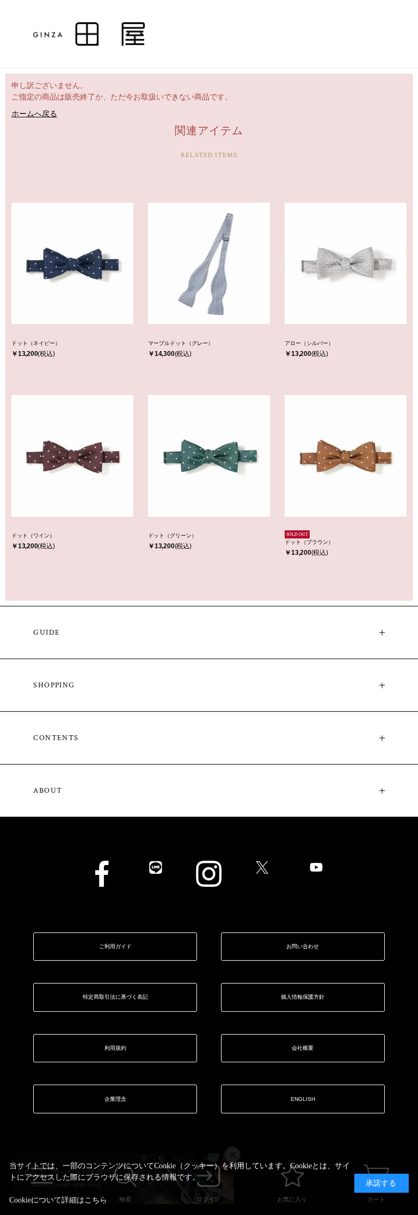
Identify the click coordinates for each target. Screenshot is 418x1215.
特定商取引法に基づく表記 (115, 997)
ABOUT (47, 791)
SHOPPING (54, 685)
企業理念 (115, 1099)
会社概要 (303, 1048)
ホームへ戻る (34, 114)
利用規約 (115, 1048)
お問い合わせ (302, 946)
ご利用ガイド (115, 946)
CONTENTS (55, 738)
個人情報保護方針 (302, 997)
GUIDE (46, 632)
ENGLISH (303, 1099)
